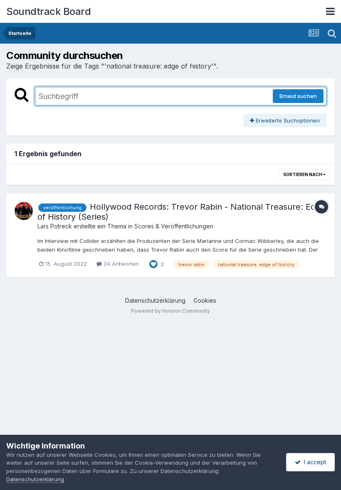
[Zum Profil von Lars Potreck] (24, 211)
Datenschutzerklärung (155, 300)
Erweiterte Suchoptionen (287, 120)
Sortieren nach (303, 174)
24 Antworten (120, 263)
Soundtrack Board (48, 11)
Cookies (204, 300)
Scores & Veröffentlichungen (173, 226)
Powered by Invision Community (170, 311)
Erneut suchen (298, 96)
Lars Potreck (54, 226)
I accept (313, 462)
